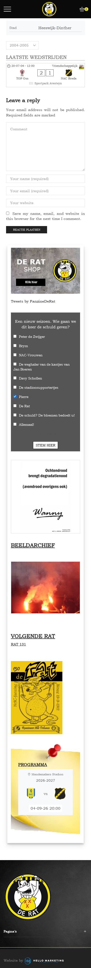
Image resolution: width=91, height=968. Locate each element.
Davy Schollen (30, 378)
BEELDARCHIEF (33, 545)
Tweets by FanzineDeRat (33, 301)
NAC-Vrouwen (30, 355)
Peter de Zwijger (32, 336)
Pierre (23, 396)
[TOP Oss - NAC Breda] (45, 75)
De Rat (24, 406)
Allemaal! (26, 424)
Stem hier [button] (45, 445)
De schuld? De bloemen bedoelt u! (47, 415)
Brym (23, 345)
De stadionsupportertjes (38, 387)
